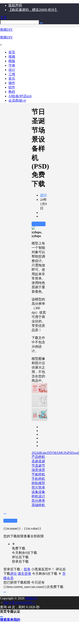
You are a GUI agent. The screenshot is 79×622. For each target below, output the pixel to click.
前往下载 (38, 223)
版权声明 (15, 5)
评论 (13, 573)
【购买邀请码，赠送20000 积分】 (33, 9)
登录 (27, 569)
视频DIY (31, 598)
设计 (43, 195)
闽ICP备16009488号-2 (19, 602)
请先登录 (24, 573)
